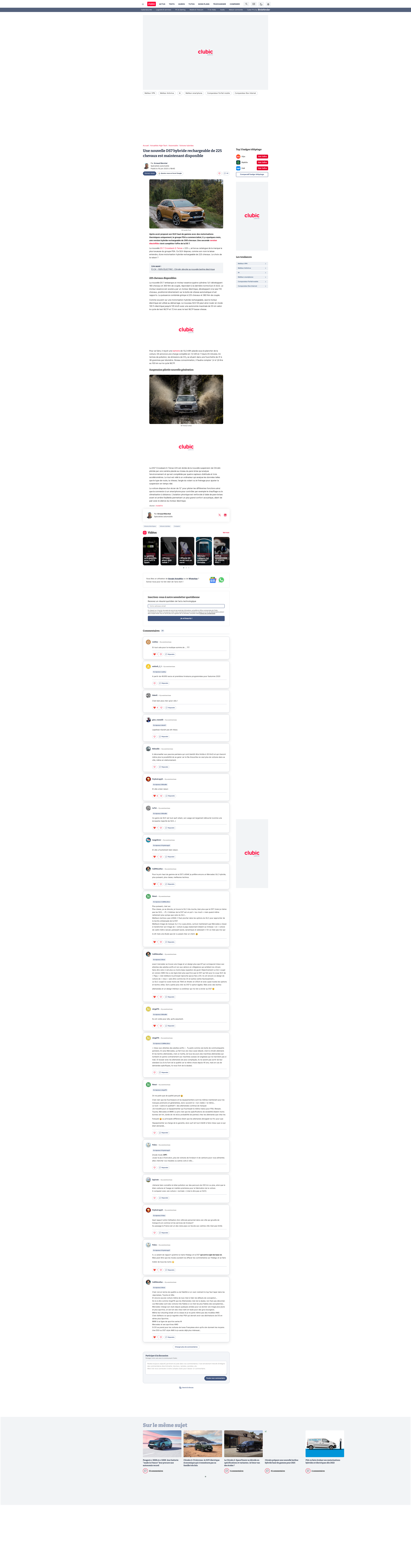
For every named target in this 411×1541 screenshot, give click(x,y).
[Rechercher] (246, 4)
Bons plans (203, 4)
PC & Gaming (180, 10)
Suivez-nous (150, 173)
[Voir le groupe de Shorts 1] (183, 568)
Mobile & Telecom (196, 10)
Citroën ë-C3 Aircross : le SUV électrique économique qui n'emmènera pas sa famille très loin (202, 1463)
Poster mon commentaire (215, 1378)
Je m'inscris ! (186, 618)
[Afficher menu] (143, 4)
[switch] (261, 4)
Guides (181, 4)
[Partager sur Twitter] (405, 1530)
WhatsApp (193, 579)
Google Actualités (175, 579)
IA (180, 93)
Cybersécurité (146, 10)
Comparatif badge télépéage (252, 174)
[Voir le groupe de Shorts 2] (186, 568)
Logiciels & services (163, 10)
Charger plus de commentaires (186, 1347)
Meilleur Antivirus (167, 93)
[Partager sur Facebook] (405, 1522)
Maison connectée (236, 10)
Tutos (191, 4)
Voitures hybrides (186, 145)
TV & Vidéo (212, 10)
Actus (162, 4)
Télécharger (219, 4)
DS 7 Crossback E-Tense (171, 248)
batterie (176, 351)
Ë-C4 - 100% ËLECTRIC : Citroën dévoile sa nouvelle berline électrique (183, 269)
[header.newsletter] (253, 4)
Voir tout (226, 532)
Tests (171, 4)
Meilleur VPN (150, 93)
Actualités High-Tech (158, 145)
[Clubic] (151, 4)
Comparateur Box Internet (245, 93)
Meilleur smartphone (194, 93)
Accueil (146, 145)
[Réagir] (219, 173)
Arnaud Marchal (160, 163)
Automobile (173, 145)
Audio (222, 10)
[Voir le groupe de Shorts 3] (189, 568)
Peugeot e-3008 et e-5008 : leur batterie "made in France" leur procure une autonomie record (160, 1463)
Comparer (235, 4)
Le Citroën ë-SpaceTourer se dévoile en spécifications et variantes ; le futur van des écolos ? (242, 1463)
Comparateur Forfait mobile (218, 93)
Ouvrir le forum (187, 1388)
